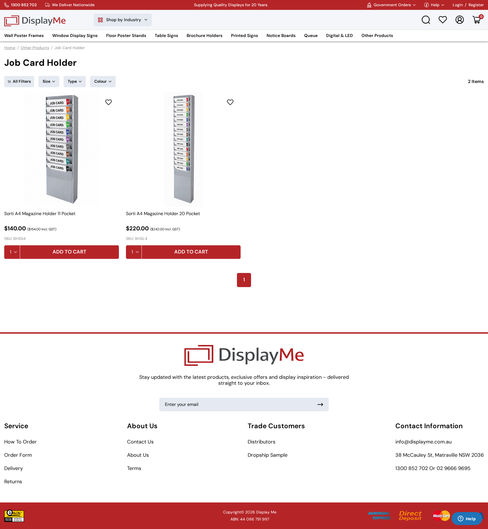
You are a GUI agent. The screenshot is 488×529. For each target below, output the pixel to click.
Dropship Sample (267, 455)
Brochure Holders (205, 35)
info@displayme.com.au (423, 441)
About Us (138, 455)
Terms (134, 468)
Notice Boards (281, 35)
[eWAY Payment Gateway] (14, 516)
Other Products (377, 35)
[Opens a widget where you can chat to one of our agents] (466, 519)
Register (476, 5)
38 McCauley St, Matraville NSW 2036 (439, 455)
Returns (13, 481)
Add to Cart (69, 251)
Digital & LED (339, 35)
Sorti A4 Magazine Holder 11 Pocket (39, 214)
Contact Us (140, 441)
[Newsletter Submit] (320, 404)
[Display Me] (35, 20)
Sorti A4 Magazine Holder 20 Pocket (163, 214)
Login (458, 5)
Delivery (13, 468)
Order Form (18, 455)
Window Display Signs (75, 35)
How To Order (20, 441)
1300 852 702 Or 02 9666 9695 (432, 468)
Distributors (261, 441)
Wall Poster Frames (24, 35)
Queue (311, 35)
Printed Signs (244, 35)
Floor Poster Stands (126, 35)
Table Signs (166, 35)
